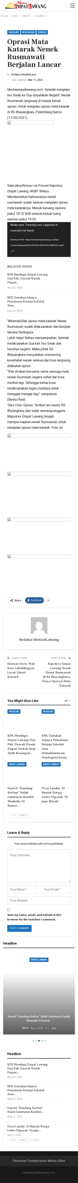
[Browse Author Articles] (39, 625)
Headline (14, 32)
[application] (39, 239)
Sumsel (42, 32)
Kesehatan (28, 32)
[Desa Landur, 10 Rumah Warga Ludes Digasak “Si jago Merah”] (56, 772)
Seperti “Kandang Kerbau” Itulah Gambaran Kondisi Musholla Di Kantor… (39, 1019)
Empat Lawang (17, 764)
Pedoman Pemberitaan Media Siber (39, 1161)
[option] (39, 994)
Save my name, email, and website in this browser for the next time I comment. (34, 917)
